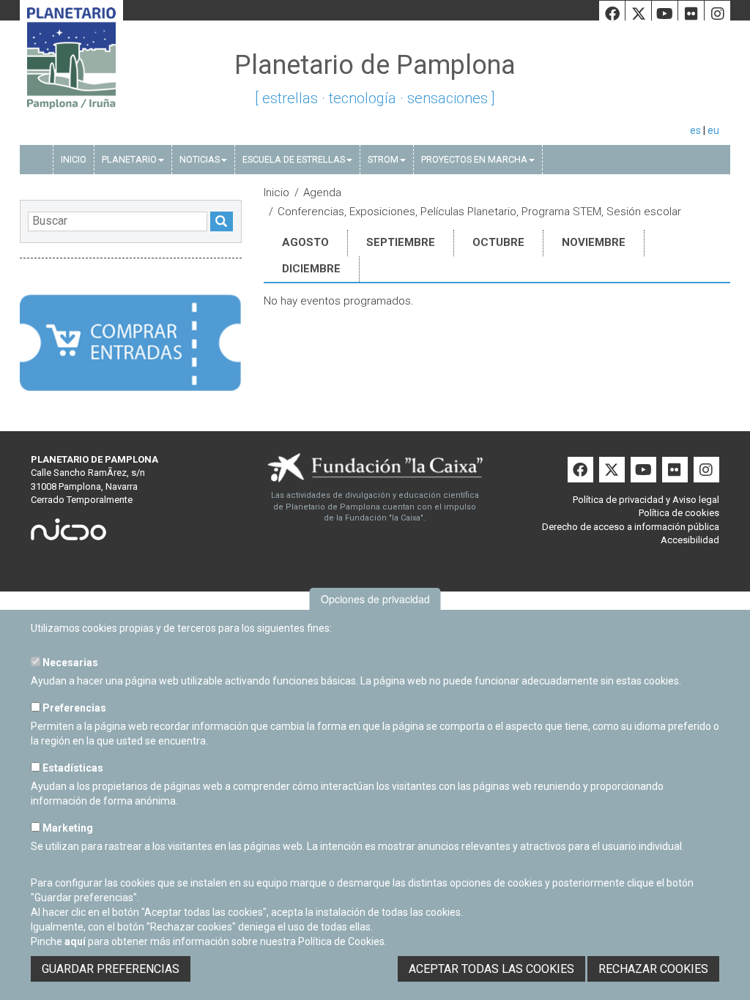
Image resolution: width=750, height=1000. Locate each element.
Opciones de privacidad (375, 599)
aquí (75, 941)
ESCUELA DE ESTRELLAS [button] (293, 159)
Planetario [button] (129, 159)
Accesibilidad (690, 539)
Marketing (66, 828)
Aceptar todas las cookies (491, 969)
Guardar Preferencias (110, 969)
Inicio (73, 159)
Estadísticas (71, 768)
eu (713, 130)
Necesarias (69, 662)
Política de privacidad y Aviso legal (646, 499)
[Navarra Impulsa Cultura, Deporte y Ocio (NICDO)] (68, 534)
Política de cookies (679, 512)
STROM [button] (383, 159)
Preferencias (73, 708)
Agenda (322, 192)
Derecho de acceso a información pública (630, 526)
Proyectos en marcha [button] (474, 159)
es (695, 130)
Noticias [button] (199, 159)
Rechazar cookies (653, 969)
